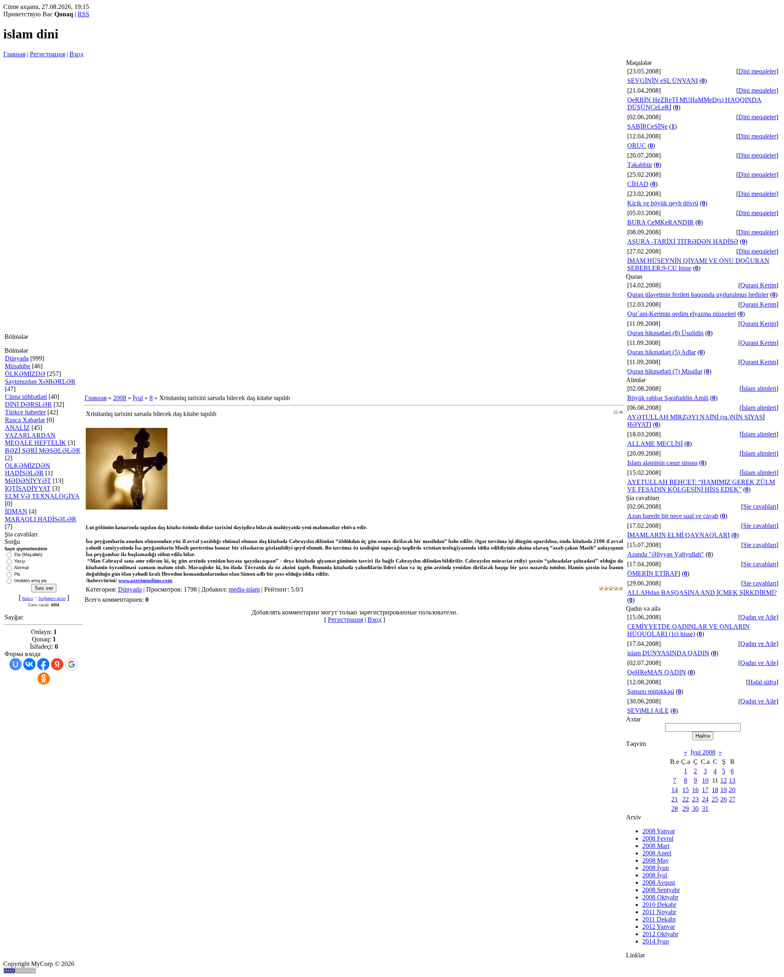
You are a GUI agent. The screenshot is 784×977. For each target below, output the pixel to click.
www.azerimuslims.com (145, 580)
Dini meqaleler (757, 71)
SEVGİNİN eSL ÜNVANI (662, 80)
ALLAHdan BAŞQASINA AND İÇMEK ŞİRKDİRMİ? (702, 592)
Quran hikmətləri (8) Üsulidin (665, 332)
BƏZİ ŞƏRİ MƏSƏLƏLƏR (42, 450)
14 (674, 789)
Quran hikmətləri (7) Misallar (664, 371)
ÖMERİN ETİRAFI (653, 573)
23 (695, 799)
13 (732, 780)
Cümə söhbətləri (26, 396)
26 (723, 799)
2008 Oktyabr (660, 897)
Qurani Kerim (758, 285)
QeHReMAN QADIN (656, 672)
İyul (138, 397)
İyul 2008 (702, 752)
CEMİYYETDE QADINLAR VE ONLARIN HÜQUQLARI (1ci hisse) (688, 630)
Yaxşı (19, 561)
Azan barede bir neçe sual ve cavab (672, 515)
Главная (14, 54)
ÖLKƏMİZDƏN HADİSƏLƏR (27, 469)
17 (705, 789)
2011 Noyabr (659, 911)
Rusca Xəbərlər (25, 419)
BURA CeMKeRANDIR (660, 222)
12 (723, 780)
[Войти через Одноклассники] (44, 678)
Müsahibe (17, 366)
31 (705, 808)
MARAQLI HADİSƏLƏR (40, 519)
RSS (83, 14)
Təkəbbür (639, 164)
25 (715, 799)
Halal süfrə (762, 682)
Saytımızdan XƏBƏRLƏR (40, 381)
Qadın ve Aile (758, 617)
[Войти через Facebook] (43, 664)
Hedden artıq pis (30, 580)
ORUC (636, 145)
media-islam (244, 589)
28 (674, 808)
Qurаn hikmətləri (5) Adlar (661, 352)
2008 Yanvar (658, 831)
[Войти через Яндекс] (57, 664)
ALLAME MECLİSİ (655, 443)
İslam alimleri (759, 388)
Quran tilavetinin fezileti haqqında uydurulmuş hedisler (697, 294)
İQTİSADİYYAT (28, 488)
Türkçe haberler (25, 412)
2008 (119, 397)
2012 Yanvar (658, 926)
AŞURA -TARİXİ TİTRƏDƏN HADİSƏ (682, 241)
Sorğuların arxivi (52, 598)
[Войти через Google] (71, 664)
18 (715, 789)
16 (695, 789)
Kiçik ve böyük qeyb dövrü (662, 203)
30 (695, 808)
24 (705, 799)
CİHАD (637, 183)
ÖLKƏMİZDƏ (25, 373)
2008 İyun (655, 867)
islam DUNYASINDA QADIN (668, 653)
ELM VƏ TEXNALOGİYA (42, 496)
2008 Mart (655, 845)
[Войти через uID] (15, 664)
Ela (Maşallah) (28, 554)
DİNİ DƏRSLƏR (28, 404)
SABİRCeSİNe (647, 126)
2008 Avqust (658, 882)
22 (685, 799)
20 (732, 789)
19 (723, 789)
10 (705, 780)
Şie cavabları (759, 506)
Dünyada (17, 358)
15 (685, 789)
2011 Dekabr (659, 919)
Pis (17, 574)
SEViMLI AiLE (648, 710)
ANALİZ (17, 427)
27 (732, 799)
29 (685, 808)
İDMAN (16, 511)
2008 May (655, 860)
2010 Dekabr (659, 904)
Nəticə (27, 598)
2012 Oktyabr (660, 933)
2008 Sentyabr (661, 889)
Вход (76, 54)
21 (674, 799)
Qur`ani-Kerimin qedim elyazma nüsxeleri (681, 313)
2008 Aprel (656, 853)
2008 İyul (654, 875)
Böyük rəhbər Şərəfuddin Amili (667, 397)
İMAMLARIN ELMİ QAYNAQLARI (678, 535)
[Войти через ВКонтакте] (29, 664)
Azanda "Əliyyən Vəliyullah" (665, 554)
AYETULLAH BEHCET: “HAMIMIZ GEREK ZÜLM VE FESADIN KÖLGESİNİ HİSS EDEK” (701, 485)
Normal (21, 567)
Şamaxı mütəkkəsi (650, 691)
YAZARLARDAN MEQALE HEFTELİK (35, 439)
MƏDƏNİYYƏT (28, 480)
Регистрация (47, 54)
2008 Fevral (657, 838)
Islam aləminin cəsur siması (662, 462)
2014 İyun (655, 941)
